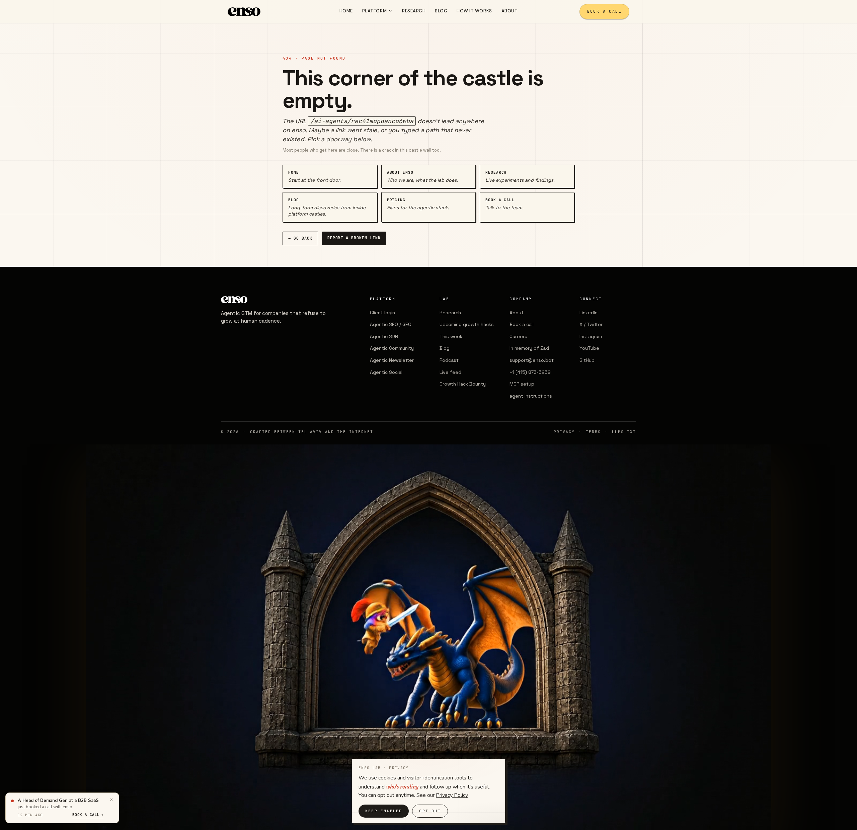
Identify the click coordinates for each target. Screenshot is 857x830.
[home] (274, 299)
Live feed (450, 372)
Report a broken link (354, 238)
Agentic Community (392, 348)
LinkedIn (588, 313)
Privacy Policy (452, 795)
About (517, 313)
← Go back (300, 238)
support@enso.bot (532, 360)
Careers (518, 336)
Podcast (449, 360)
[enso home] (244, 11)
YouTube (589, 348)
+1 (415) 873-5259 (530, 372)
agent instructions (531, 396)
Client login (382, 313)
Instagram (590, 336)
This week (451, 336)
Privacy (564, 431)
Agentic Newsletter (392, 360)
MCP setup (522, 384)
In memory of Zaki (529, 348)
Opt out (430, 811)
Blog (445, 348)
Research (450, 313)
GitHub (587, 360)
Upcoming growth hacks (467, 324)
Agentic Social (386, 372)
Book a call (604, 11)
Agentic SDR (384, 336)
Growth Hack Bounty (463, 384)
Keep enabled (383, 811)
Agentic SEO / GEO (390, 324)
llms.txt (624, 431)
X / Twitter (591, 324)
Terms (593, 431)
